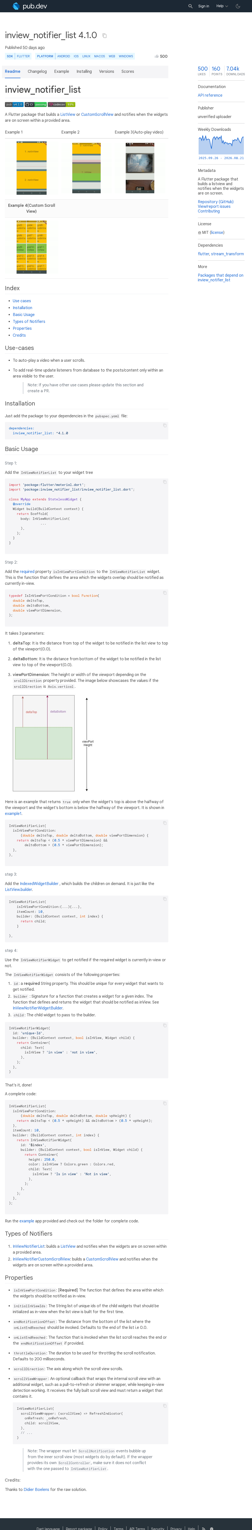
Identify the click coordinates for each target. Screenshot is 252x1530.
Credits (19, 335)
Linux (86, 56)
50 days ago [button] (34, 47)
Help (220, 6)
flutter (203, 254)
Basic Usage (24, 314)
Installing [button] (84, 71)
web (112, 56)
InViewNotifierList (29, 1246)
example (26, 1221)
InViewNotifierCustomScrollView (41, 1259)
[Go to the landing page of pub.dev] (29, 6)
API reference (210, 95)
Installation (22, 307)
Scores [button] (128, 71)
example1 (13, 813)
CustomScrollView (97, 114)
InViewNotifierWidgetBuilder (38, 1008)
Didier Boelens (36, 1489)
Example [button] (61, 71)
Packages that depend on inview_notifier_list (220, 278)
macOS (99, 56)
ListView (67, 114)
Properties (22, 328)
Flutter (23, 56)
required (27, 571)
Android (63, 56)
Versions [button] (106, 71)
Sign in (203, 6)
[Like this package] (157, 56)
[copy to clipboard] (164, 425)
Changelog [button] (37, 71)
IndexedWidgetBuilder (39, 883)
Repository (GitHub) (216, 201)
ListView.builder (18, 889)
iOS (76, 56)
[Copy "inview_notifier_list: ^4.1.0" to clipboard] (104, 35)
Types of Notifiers (29, 321)
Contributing (209, 211)
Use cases (22, 301)
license (217, 232)
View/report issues (214, 206)
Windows (126, 56)
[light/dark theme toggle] (238, 6)
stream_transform (227, 254)
